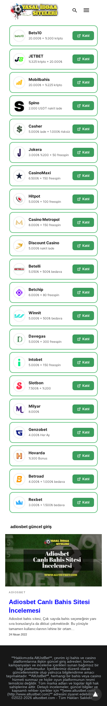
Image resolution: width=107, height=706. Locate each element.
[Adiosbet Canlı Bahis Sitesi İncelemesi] (53, 560)
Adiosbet (17, 592)
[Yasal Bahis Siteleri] (35, 10)
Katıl (85, 35)
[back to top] (95, 694)
